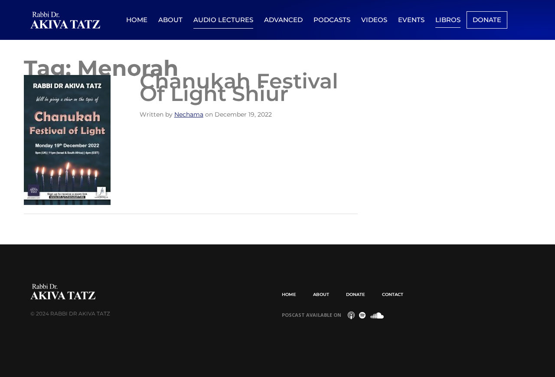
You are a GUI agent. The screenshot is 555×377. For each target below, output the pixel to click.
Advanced (283, 20)
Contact (392, 294)
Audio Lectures (223, 20)
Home (136, 20)
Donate (487, 20)
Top (534, 356)
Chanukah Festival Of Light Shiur (239, 87)
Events (411, 20)
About (170, 20)
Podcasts (331, 20)
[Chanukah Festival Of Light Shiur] (67, 139)
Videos (374, 20)
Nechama (188, 114)
